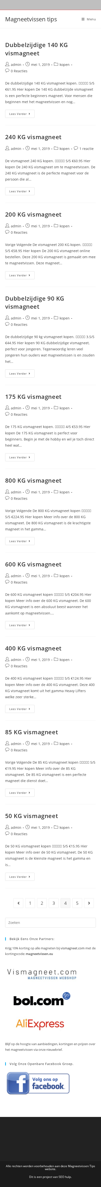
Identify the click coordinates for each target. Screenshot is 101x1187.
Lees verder (22, 114)
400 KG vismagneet (33, 648)
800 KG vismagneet (33, 480)
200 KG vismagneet (33, 214)
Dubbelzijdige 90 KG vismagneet (34, 302)
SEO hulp (65, 1177)
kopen (65, 64)
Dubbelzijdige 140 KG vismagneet (36, 49)
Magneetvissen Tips (81, 1166)
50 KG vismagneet (31, 816)
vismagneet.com (73, 948)
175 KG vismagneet (33, 396)
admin (16, 64)
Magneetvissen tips (31, 19)
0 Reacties (19, 71)
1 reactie (86, 148)
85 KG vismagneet (31, 732)
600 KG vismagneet (33, 564)
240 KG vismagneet (33, 137)
